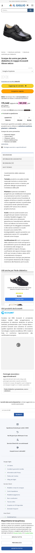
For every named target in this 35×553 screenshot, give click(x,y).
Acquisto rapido (17, 91)
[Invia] (30, 10)
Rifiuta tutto (17, 537)
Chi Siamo (10, 465)
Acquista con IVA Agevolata (15, 505)
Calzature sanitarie (14, 52)
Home (3, 52)
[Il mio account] (2, 5)
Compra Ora (19, 299)
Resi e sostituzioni (12, 498)
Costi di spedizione (12, 491)
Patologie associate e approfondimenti (15, 147)
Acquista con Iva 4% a (10, 81)
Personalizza (17, 543)
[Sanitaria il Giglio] (17, 5)
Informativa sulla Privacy (14, 472)
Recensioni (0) (8, 163)
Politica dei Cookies (12, 476)
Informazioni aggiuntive (12, 159)
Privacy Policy (18, 533)
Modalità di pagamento (13, 495)
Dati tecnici (7, 167)
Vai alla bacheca (11, 517)
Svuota (30, 68)
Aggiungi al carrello (16, 86)
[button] (27, 5)
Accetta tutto (16, 548)
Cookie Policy (29, 533)
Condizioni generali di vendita (15, 469)
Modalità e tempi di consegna (15, 488)
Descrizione (7, 155)
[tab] (17, 155)
